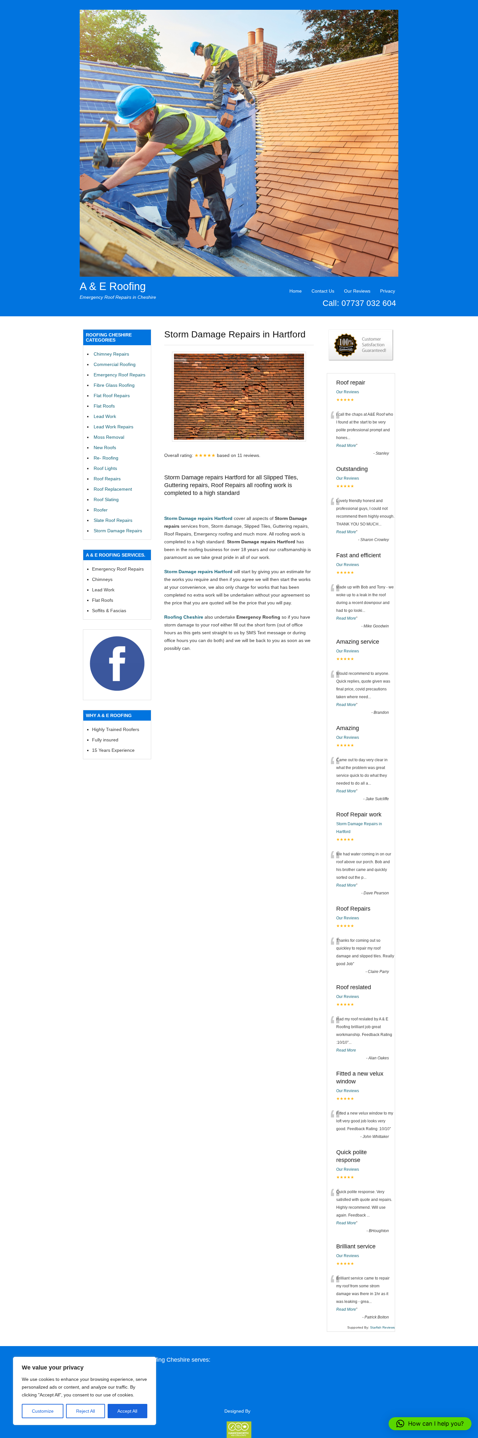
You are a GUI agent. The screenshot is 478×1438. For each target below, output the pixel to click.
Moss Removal (109, 437)
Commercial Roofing (115, 364)
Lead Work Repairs (113, 426)
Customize (43, 1411)
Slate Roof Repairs (113, 520)
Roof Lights (105, 468)
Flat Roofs (104, 406)
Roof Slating (106, 499)
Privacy (387, 291)
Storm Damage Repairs (118, 530)
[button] (430, 1423)
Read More (346, 445)
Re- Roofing (106, 457)
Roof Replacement (113, 489)
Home (295, 291)
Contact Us (323, 291)
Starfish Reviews (382, 1327)
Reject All (85, 1411)
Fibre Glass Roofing (114, 385)
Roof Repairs (107, 478)
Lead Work (105, 416)
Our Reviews (357, 291)
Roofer (101, 509)
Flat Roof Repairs (112, 395)
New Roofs (105, 447)
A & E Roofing (113, 286)
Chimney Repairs (111, 354)
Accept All (127, 1411)
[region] (84, 1391)
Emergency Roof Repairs (119, 374)
